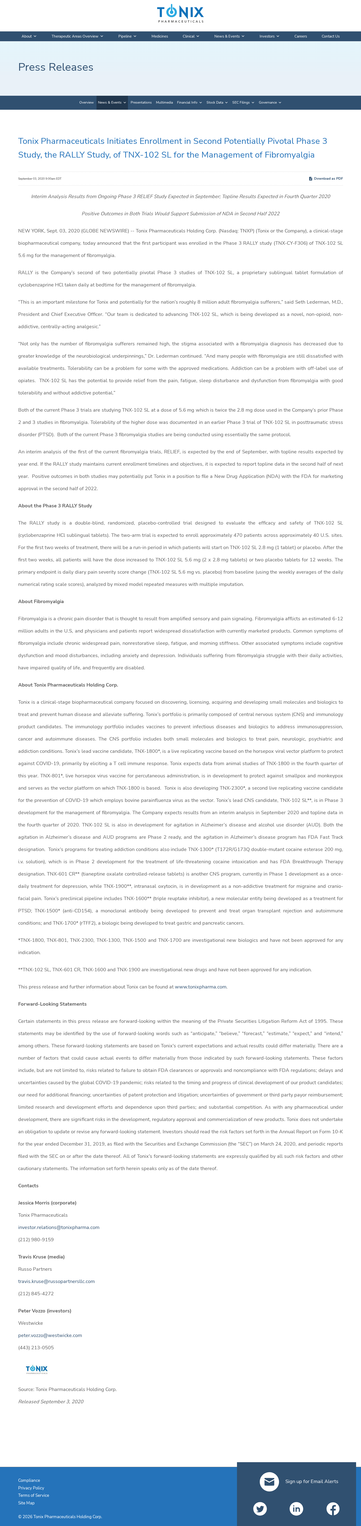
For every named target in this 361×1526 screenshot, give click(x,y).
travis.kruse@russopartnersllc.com (56, 1281)
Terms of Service (33, 1495)
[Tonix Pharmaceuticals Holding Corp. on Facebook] (333, 1509)
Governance (268, 102)
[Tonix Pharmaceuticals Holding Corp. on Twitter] (260, 1509)
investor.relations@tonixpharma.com (58, 1227)
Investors (267, 36)
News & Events (227, 36)
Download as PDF (328, 178)
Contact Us (331, 36)
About (27, 36)
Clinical (188, 36)
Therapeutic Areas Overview (75, 36)
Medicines (160, 36)
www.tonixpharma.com (200, 987)
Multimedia (164, 102)
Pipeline (125, 36)
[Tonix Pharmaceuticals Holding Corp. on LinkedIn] (296, 1509)
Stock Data (215, 102)
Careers (300, 36)
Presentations (141, 102)
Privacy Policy (31, 1488)
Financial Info (187, 102)
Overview (86, 102)
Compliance (29, 1480)
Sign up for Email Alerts (311, 1481)
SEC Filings (241, 102)
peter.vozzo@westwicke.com (50, 1335)
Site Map (26, 1503)
